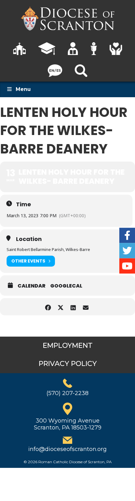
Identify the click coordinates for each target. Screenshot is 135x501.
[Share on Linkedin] (73, 306)
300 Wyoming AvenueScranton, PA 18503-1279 (67, 424)
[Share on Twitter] (60, 306)
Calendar (32, 286)
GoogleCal (66, 286)
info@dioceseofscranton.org (67, 449)
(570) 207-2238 (67, 393)
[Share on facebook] (47, 306)
